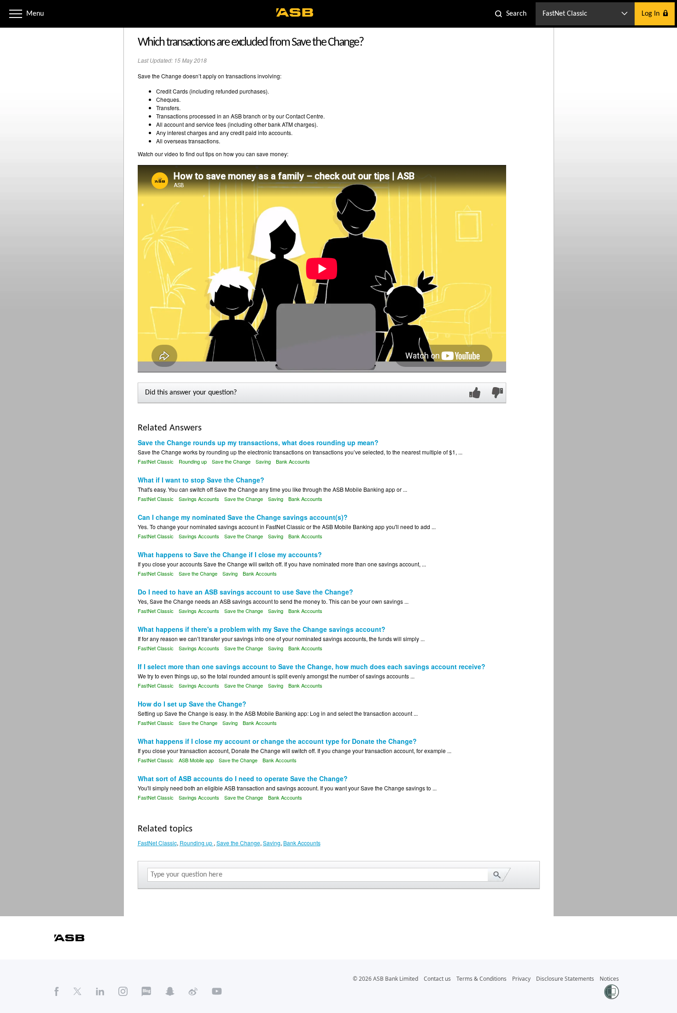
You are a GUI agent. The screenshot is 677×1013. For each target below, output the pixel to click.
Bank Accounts (293, 461)
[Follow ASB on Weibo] (193, 991)
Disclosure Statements (565, 979)
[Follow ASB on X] (77, 991)
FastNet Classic (156, 461)
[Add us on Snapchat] (170, 991)
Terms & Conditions (481, 979)
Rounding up (193, 461)
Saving (263, 461)
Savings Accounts (199, 498)
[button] (15, 13)
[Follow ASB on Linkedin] (100, 991)
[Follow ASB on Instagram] (123, 991)
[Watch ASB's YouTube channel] (217, 991)
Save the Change (231, 461)
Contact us (437, 979)
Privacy (521, 979)
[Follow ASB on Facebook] (56, 991)
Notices (609, 979)
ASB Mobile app (196, 760)
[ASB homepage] (295, 12)
